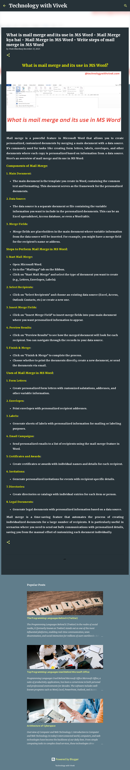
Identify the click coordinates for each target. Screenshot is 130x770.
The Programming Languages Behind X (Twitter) (52, 618)
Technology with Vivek (38, 6)
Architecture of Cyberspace (41, 726)
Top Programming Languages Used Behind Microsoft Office (58, 672)
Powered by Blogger (67, 759)
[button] (8, 55)
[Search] (125, 5)
